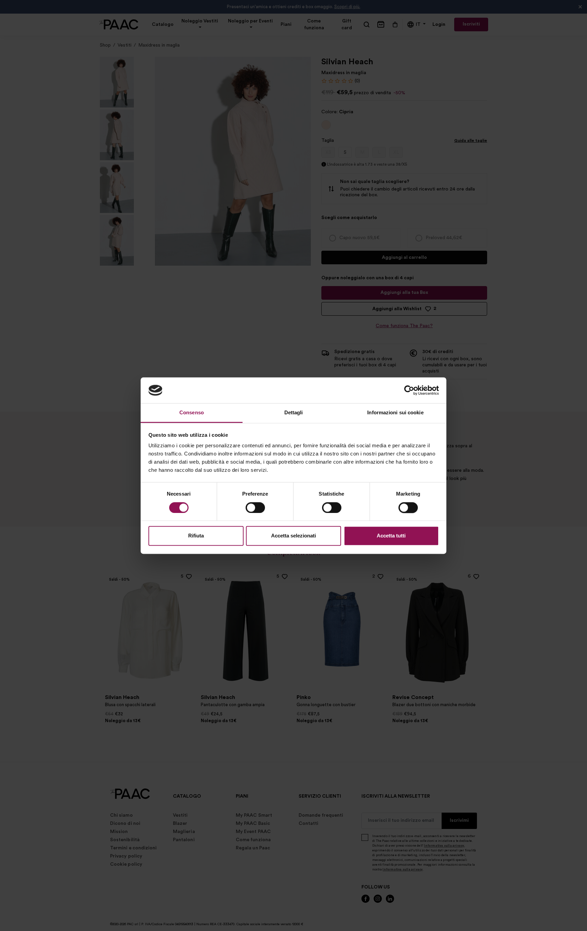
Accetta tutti (391, 536)
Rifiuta (196, 536)
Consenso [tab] (191, 413)
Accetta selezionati (293, 536)
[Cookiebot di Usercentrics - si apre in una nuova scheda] (409, 390)
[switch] (255, 507)
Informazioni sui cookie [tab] (395, 413)
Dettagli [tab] (293, 413)
